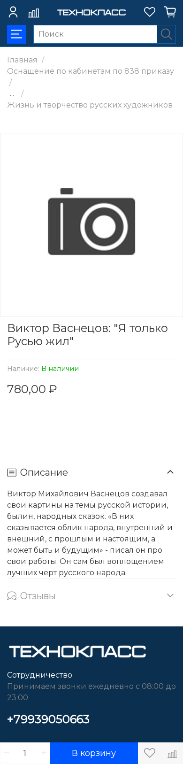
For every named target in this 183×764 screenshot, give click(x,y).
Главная (22, 59)
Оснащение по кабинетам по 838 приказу (90, 71)
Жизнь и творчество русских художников (90, 104)
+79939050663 (48, 719)
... (12, 94)
